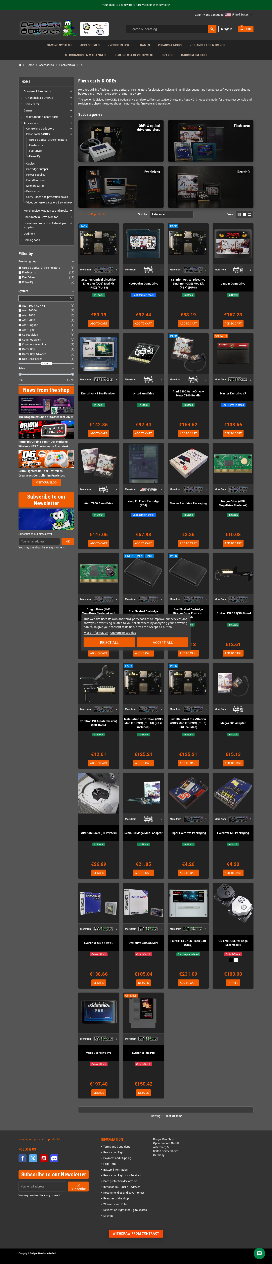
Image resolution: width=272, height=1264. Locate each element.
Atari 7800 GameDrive (98, 503)
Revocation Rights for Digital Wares (125, 1210)
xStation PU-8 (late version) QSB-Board (98, 723)
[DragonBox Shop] (48, 29)
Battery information (115, 1169)
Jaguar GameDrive (233, 283)
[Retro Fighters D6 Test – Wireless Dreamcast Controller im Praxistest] (46, 459)
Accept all (163, 642)
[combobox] (171, 29)
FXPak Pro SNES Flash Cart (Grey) (188, 942)
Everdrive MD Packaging (233, 833)
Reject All (109, 642)
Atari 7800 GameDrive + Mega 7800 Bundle (188, 393)
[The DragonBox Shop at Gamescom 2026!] (46, 405)
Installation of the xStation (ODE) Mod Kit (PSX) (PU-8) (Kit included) (188, 723)
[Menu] (106, 24)
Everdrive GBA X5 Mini (143, 942)
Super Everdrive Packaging (188, 833)
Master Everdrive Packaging (188, 503)
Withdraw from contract (136, 1233)
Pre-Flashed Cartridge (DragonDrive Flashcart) (143, 613)
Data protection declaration (120, 1181)
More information (96, 632)
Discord (54, 1158)
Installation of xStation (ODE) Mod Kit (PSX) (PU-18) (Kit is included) (143, 723)
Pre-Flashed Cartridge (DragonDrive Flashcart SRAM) (188, 613)
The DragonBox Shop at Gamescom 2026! (46, 416)
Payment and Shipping (117, 1158)
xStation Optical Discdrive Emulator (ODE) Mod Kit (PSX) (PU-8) (188, 283)
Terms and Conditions (116, 1146)
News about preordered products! (39, 1139)
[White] (236, 960)
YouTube (44, 1158)
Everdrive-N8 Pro (143, 1052)
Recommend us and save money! (123, 1192)
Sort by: (143, 214)
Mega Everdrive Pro (99, 1052)
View (230, 214)
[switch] (100, 32)
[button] (238, 14)
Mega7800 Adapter (233, 723)
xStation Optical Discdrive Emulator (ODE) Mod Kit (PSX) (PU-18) (98, 283)
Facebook (22, 1158)
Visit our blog (46, 482)
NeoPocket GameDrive (143, 283)
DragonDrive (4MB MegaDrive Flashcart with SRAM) (98, 613)
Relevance (158, 214)
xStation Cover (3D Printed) (99, 833)
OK (68, 541)
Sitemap (108, 1216)
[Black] (231, 960)
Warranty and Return (116, 1204)
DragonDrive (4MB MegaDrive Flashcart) (233, 503)
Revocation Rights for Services (122, 1175)
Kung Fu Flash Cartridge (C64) (143, 503)
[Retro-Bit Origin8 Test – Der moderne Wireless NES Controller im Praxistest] (46, 429)
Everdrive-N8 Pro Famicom (98, 393)
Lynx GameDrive (143, 393)
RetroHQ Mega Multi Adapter (143, 833)
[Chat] (259, 1253)
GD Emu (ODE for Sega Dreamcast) (233, 942)
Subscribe (78, 1189)
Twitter (33, 1158)
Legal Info (109, 1164)
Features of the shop (116, 1198)
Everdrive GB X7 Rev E (98, 942)
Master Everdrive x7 (233, 393)
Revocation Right (113, 1152)
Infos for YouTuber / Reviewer (121, 1187)
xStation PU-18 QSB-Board (233, 613)
